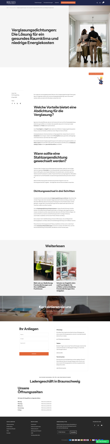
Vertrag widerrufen (35, 435)
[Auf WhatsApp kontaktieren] (102, 440)
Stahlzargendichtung (50, 157)
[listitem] (14, 103)
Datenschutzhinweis (36, 426)
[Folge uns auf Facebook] (94, 425)
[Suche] (97, 2)
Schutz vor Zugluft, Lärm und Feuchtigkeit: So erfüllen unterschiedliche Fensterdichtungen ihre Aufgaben (66, 287)
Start (8, 7)
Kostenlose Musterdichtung (68, 2)
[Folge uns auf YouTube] (101, 425)
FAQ (8, 430)
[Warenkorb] (102, 2)
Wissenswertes (12, 7)
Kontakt (8, 433)
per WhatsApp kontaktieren (63, 339)
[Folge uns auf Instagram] (98, 425)
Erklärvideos (9, 426)
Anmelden (73, 432)
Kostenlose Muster (11, 428)
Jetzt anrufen (59, 352)
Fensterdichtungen (48, 2)
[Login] (100, 2)
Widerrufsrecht (34, 428)
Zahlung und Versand (36, 430)
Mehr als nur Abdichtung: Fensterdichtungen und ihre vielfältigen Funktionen (43, 286)
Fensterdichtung (57, 96)
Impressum (33, 424)
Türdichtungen (38, 2)
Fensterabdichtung (71, 122)
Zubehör (57, 2)
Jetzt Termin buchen (61, 368)
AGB (32, 433)
